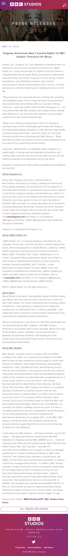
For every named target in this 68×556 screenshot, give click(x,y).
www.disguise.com (16, 217)
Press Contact (48, 547)
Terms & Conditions (34, 547)
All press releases (34, 509)
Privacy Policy (20, 547)
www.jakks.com (12, 278)
